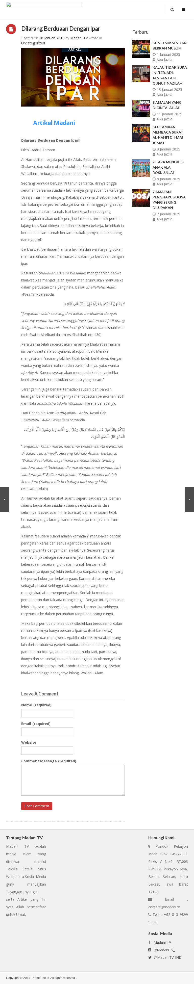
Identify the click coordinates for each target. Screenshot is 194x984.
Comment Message (48, 761)
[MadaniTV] (44, 9)
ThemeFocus (40, 978)
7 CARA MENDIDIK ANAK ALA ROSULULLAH (168, 167)
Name (36, 705)
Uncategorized (33, 43)
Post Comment (36, 806)
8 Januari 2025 (168, 178)
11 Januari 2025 (169, 114)
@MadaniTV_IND (167, 957)
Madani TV (161, 942)
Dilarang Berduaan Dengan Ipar (60, 28)
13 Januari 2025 (169, 89)
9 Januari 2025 (168, 149)
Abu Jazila (164, 59)
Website (28, 742)
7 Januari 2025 (168, 214)
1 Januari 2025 (168, 54)
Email (36, 723)
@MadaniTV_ (164, 949)
